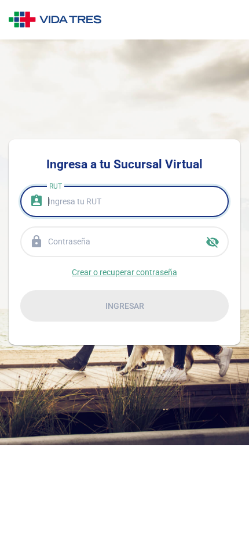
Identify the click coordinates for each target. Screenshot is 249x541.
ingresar (124, 306)
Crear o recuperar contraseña (124, 272)
